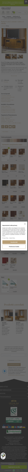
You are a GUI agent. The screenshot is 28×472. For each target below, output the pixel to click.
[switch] (3, 458)
